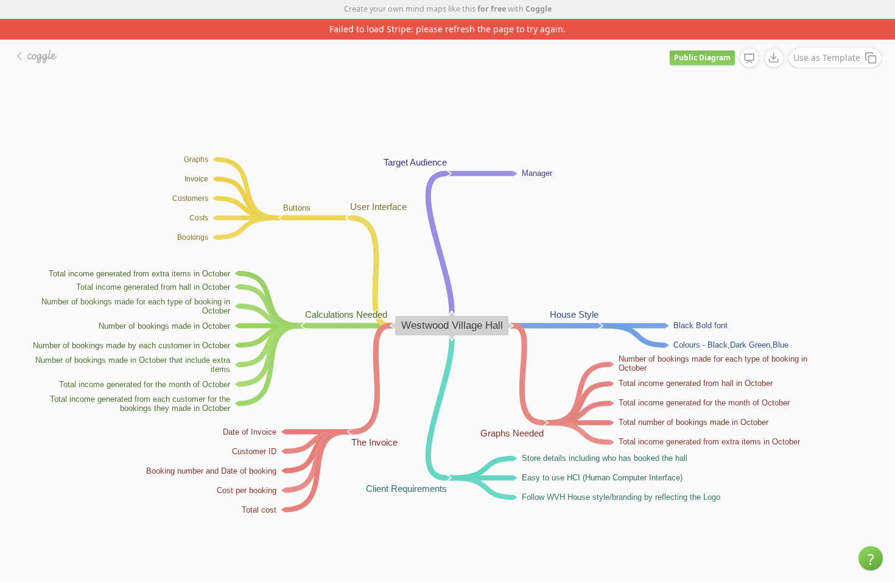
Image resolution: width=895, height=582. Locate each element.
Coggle (538, 9)
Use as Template (826, 57)
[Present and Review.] (749, 58)
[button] (870, 558)
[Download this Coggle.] (774, 58)
